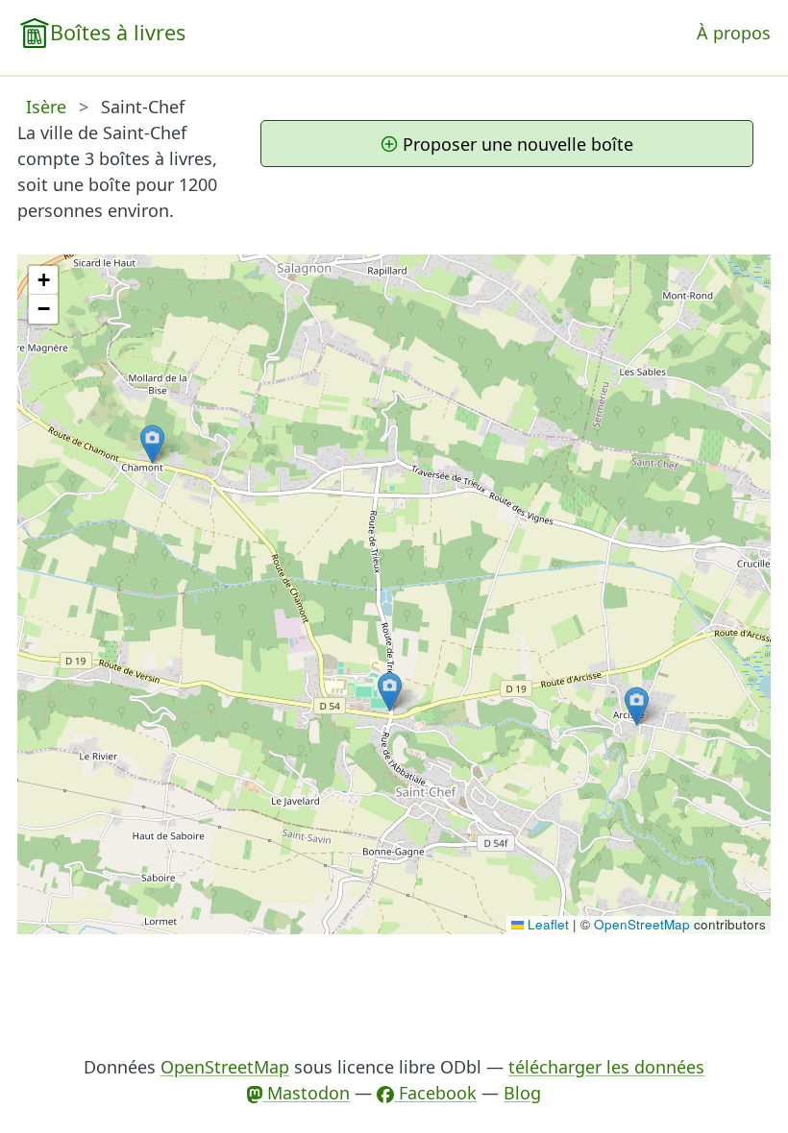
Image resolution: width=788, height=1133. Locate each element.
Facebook (435, 1092)
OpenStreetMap (642, 924)
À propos (734, 32)
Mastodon (306, 1092)
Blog (522, 1092)
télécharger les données (606, 1066)
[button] (390, 691)
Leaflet (546, 924)
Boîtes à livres (117, 32)
